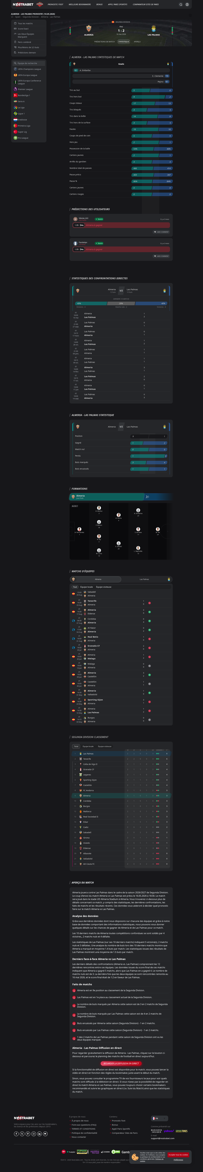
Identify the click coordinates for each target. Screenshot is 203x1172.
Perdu (78, 455)
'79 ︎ (167, 76)
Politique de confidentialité (84, 1133)
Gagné (78, 442)
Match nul (80, 449)
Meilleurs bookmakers (80, 4)
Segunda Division (31, 16)
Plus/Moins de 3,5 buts (28, 47)
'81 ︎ (167, 81)
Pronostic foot (55, 4)
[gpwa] (83, 1152)
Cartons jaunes (77, 155)
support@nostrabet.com (162, 1138)
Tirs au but (75, 90)
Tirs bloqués (75, 109)
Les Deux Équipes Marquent (26, 35)
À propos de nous (80, 1120)
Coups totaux (76, 103)
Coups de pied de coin (80, 135)
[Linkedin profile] (39, 1133)
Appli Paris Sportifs (117, 4)
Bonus (99, 4)
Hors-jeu (73, 142)
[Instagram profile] (33, 1133)
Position (78, 436)
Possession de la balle (80, 148)
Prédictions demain (27, 52)
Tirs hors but (75, 96)
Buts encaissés (82, 468)
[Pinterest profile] (28, 1133)
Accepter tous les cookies (178, 1155)
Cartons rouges (77, 194)
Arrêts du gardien (78, 161)
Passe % (73, 181)
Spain (17, 16)
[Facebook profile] (16, 1133)
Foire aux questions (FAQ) (84, 1124)
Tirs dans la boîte (78, 116)
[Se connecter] (187, 4)
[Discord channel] (45, 1133)
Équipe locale (86, 587)
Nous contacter (79, 1137)
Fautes (73, 129)
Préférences (178, 1160)
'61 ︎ (76, 70)
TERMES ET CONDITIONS (83, 1128)
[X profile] (22, 1133)
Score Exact (23, 28)
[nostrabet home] (24, 1118)
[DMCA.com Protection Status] (115, 1152)
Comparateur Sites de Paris (146, 4)
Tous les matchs (25, 23)
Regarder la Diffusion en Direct (121, 1063)
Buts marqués (81, 462)
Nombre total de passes (81, 168)
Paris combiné (24, 42)
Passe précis (75, 174)
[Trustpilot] (70, 1152)
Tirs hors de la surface (80, 122)
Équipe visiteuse (103, 587)
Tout (75, 587)
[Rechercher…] (180, 4)
